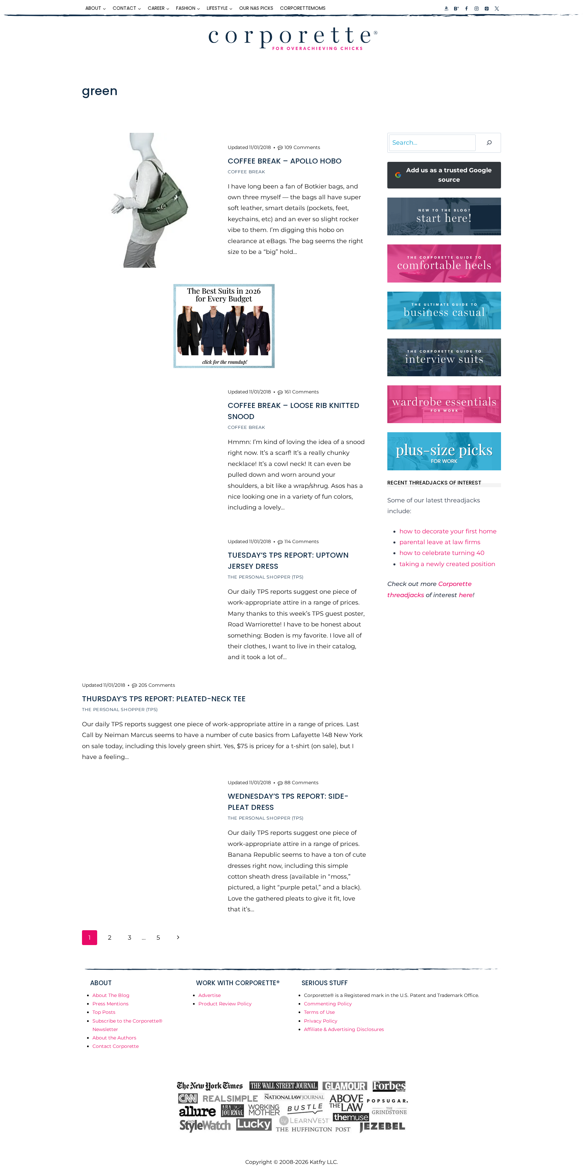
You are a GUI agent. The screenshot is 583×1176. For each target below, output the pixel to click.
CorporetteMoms (303, 8)
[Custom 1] (446, 8)
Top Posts (103, 1012)
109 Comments (302, 147)
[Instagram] (476, 8)
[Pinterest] (486, 8)
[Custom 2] (456, 8)
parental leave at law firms (439, 542)
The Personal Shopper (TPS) (266, 577)
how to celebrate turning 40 (441, 553)
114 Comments (301, 541)
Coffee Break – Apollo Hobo (284, 161)
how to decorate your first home (448, 531)
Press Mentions (110, 1004)
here (466, 595)
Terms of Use (319, 1012)
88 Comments (301, 783)
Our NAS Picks (256, 8)
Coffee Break (246, 171)
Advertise (209, 995)
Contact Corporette (115, 1046)
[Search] (489, 143)
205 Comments (157, 685)
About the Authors (114, 1038)
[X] (496, 8)
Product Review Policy (225, 1004)
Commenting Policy (328, 1004)
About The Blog (111, 995)
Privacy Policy (320, 1021)
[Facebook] (466, 8)
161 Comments (301, 392)
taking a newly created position (447, 564)
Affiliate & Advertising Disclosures (344, 1029)
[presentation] (149, 200)
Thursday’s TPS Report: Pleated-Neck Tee (164, 699)
